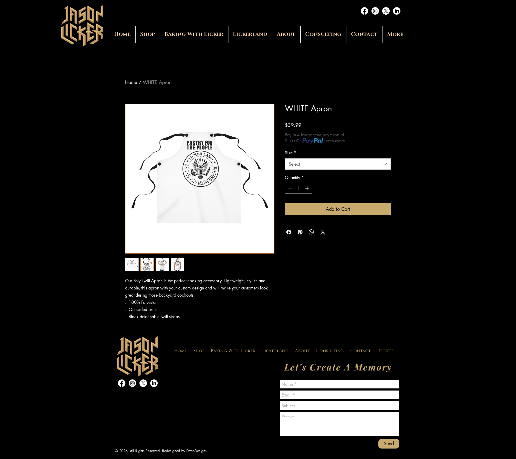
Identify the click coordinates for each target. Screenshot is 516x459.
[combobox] (338, 164)
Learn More (334, 141)
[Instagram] (375, 11)
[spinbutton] (298, 188)
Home (131, 82)
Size (290, 152)
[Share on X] (322, 232)
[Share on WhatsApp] (311, 232)
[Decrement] (289, 188)
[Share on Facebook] (288, 232)
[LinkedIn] (396, 11)
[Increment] (307, 188)
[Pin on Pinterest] (300, 232)
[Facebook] (364, 11)
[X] (386, 11)
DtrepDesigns (196, 450)
